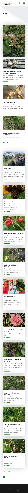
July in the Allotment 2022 (12, 393)
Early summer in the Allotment (13, 233)
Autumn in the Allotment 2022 (13, 330)
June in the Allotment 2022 (12, 424)
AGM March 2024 (9, 168)
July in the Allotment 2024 (11, 102)
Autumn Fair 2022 (9, 296)
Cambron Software (17, 491)
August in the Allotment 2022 (13, 359)
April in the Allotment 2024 (11, 133)
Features (11, 73)
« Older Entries (7, 472)
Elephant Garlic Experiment (12, 71)
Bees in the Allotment (10, 202)
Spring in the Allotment (11, 265)
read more (5, 81)
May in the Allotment (10, 456)
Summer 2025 (11, 35)
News (15, 73)
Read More (10, 45)
